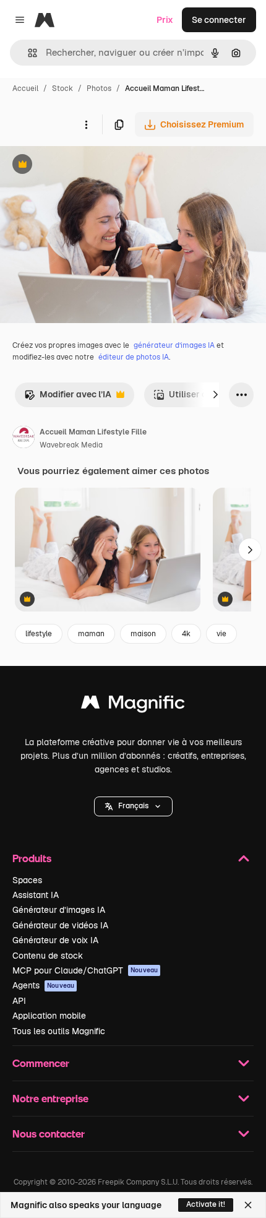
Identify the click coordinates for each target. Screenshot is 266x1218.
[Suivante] (215, 394)
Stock (62, 88)
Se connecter (219, 19)
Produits (31, 858)
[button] (133, 806)
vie (221, 634)
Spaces (27, 880)
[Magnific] (133, 705)
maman (91, 634)
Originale (81, 165)
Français (133, 806)
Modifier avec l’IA (67, 398)
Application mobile (49, 1015)
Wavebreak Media (71, 445)
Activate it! (205, 1204)
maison (143, 634)
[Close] (248, 1205)
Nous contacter (48, 1133)
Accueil (25, 88)
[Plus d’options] (86, 124)
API (19, 1000)
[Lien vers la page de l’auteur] (23, 439)
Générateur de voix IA (55, 940)
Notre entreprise (50, 1098)
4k (186, 634)
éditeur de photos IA (133, 357)
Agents (43, 985)
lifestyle (38, 634)
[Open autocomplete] (28, 53)
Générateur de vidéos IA (60, 925)
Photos (99, 88)
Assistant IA (35, 895)
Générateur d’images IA (58, 909)
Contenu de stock (47, 955)
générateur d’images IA (174, 345)
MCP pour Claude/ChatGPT (85, 970)
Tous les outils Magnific (58, 1031)
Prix (165, 19)
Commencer (40, 1062)
